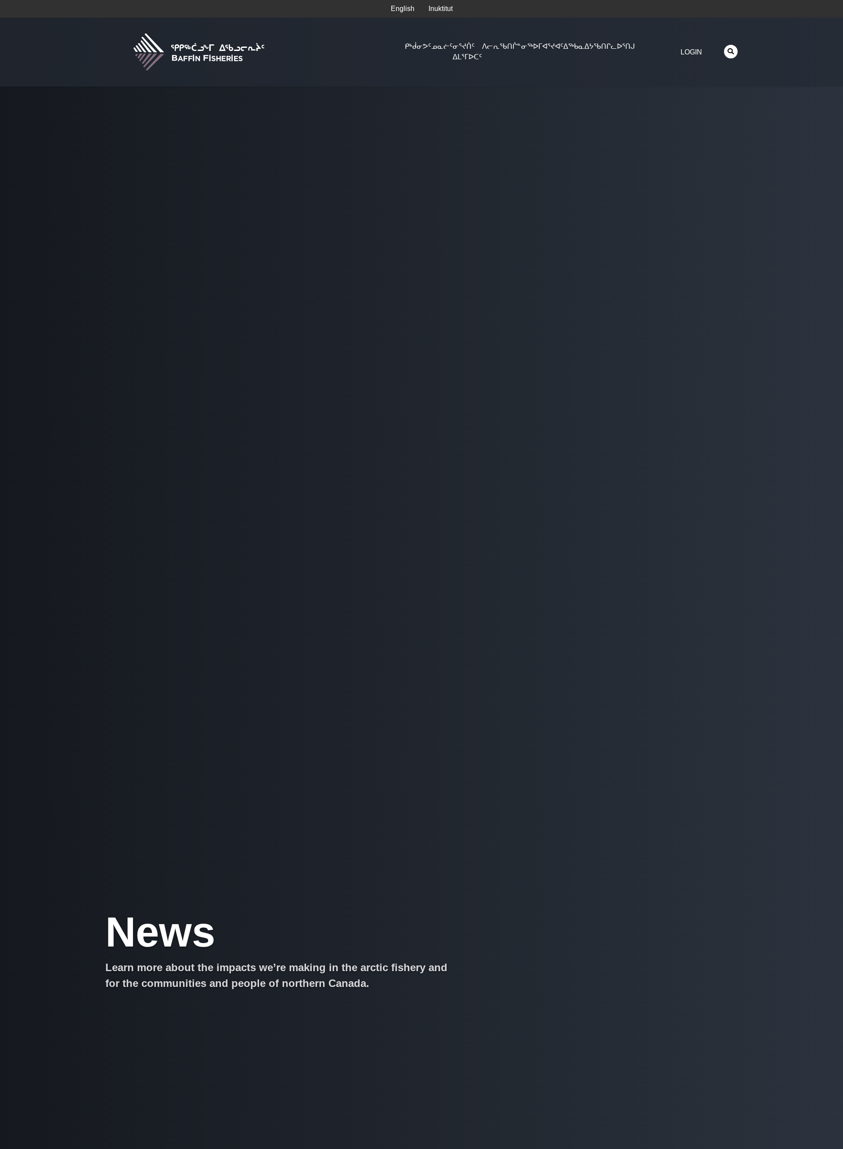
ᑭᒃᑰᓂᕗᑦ (418, 46)
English (402, 8)
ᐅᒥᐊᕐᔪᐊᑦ (548, 46)
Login (691, 52)
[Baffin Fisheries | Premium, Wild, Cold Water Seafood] (244, 52)
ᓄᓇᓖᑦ (442, 46)
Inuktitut (441, 8)
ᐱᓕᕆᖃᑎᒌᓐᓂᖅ (507, 46)
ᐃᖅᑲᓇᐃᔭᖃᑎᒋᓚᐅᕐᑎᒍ (599, 46)
